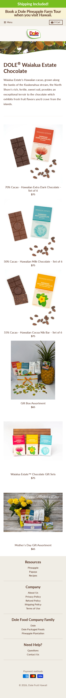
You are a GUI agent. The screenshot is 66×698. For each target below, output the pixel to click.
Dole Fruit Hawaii (37, 685)
